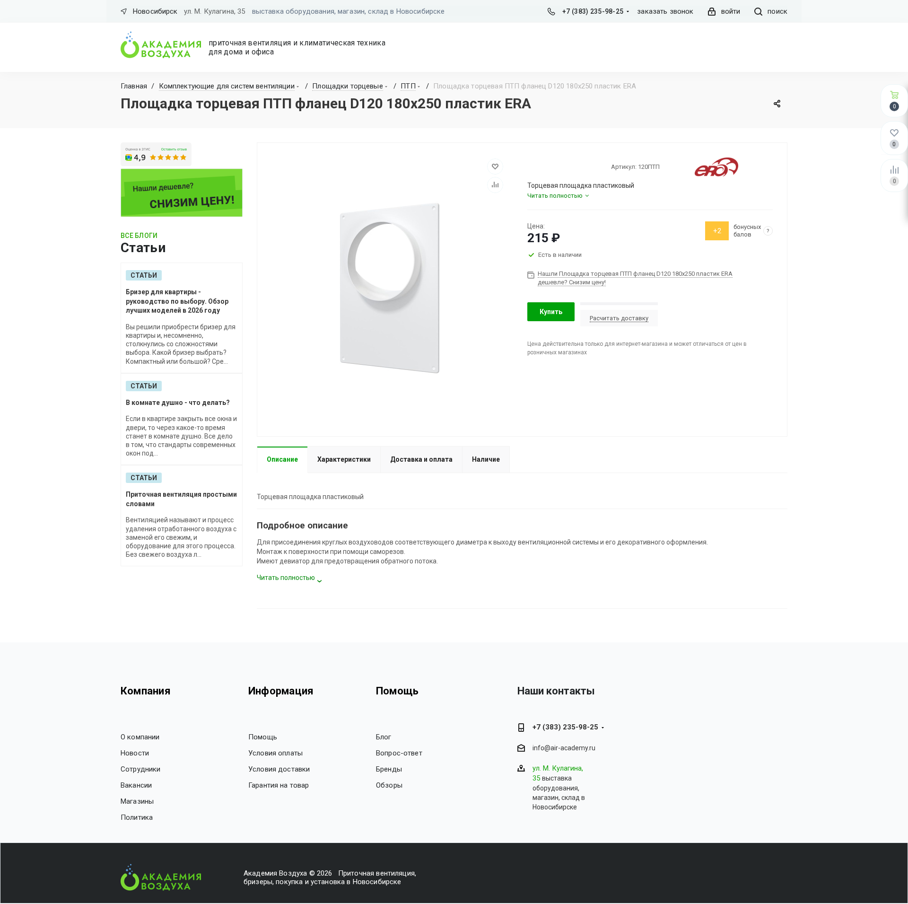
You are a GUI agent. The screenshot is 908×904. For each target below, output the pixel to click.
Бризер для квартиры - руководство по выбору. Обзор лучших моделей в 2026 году (177, 301)
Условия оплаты (275, 753)
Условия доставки (279, 769)
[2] (540, 166)
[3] (548, 166)
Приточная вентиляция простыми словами (181, 499)
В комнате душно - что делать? (178, 402)
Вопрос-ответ (399, 753)
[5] (565, 166)
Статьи (144, 275)
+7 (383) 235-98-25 (592, 11)
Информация (281, 691)
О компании (140, 737)
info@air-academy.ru (564, 748)
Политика (137, 817)
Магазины (137, 801)
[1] (531, 166)
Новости (135, 753)
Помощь (262, 737)
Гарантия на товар (278, 785)
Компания (146, 691)
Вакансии (136, 785)
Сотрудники (141, 769)
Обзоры (389, 785)
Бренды (389, 769)
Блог (384, 737)
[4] (557, 166)
